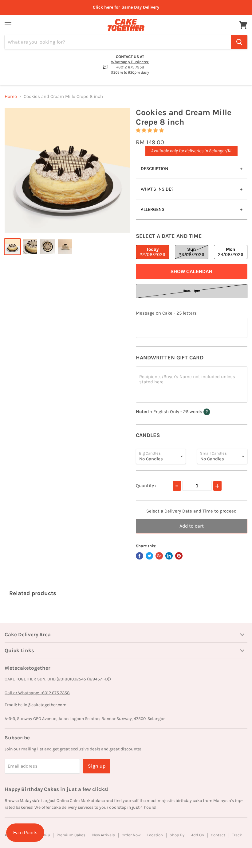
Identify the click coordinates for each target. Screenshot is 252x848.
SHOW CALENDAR (191, 271)
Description (154, 168)
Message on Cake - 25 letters (166, 313)
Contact (218, 835)
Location (155, 835)
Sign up (96, 766)
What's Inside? (157, 189)
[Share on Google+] (159, 556)
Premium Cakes (71, 835)
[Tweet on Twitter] (149, 556)
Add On (197, 835)
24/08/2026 (230, 251)
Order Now (131, 835)
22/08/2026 (152, 251)
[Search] (239, 42)
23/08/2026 (191, 251)
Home (11, 96)
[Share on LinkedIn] (169, 556)
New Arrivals (103, 835)
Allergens (152, 209)
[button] (150, 130)
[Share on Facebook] (139, 556)
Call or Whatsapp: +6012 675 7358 (37, 692)
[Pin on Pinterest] (179, 556)
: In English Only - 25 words (185, 411)
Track (237, 835)
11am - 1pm (191, 291)
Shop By (177, 835)
